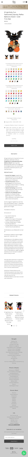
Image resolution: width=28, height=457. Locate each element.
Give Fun (14, 392)
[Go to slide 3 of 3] (4, 311)
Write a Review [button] (8, 23)
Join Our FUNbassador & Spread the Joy (14, 361)
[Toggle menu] (2, 2)
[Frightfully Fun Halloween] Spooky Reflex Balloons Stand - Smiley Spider (19, 315)
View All (14, 408)
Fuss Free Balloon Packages (14, 371)
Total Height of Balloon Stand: (14, 119)
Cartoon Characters (14, 379)
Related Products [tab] (14, 295)
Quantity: (14, 138)
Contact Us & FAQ (14, 344)
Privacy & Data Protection (14, 355)
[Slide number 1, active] (11, 325)
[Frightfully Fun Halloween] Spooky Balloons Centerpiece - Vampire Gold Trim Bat (8, 317)
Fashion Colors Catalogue (14, 349)
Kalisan (14, 400)
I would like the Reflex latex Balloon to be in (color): (14, 108)
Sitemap (14, 363)
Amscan (14, 405)
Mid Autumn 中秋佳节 (14, 370)
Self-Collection (14, 342)
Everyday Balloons (14, 373)
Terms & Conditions (14, 353)
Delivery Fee (14, 341)
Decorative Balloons (14, 378)
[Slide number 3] (16, 325)
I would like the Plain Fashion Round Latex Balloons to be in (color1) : (14, 65)
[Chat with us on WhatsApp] (24, 453)
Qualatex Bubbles (14, 406)
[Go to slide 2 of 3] (23, 311)
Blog (14, 360)
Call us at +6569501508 (14, 424)
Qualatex (14, 402)
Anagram (14, 397)
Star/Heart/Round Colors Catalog (14, 352)
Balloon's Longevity (14, 346)
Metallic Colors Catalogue (14, 350)
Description (14, 153)
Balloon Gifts (14, 381)
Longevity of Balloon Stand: (14, 125)
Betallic (14, 399)
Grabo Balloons (14, 394)
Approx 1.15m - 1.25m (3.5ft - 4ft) (13, 122)
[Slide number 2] (14, 325)
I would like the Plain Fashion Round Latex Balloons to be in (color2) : (14, 87)
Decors (14, 384)
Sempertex (14, 396)
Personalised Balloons (14, 374)
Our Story (14, 357)
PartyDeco (14, 403)
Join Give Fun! (14, 358)
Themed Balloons (14, 376)
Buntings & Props (14, 385)
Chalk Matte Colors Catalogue (14, 347)
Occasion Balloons (14, 382)
